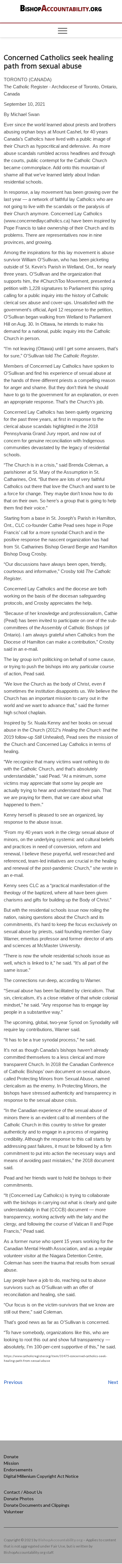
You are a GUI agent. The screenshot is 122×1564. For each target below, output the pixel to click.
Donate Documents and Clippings (36, 1505)
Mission (11, 1463)
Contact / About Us (23, 1492)
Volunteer (13, 1511)
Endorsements (18, 1469)
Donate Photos (19, 1498)
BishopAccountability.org (60, 1540)
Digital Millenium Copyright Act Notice (41, 1476)
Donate (11, 1456)
